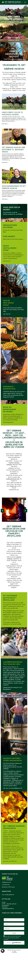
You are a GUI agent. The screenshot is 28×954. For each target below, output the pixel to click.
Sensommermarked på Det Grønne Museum (14, 187)
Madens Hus (13, 486)
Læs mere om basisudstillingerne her (12, 788)
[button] (2, 510)
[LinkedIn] (15, 952)
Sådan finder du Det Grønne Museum (13, 239)
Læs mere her (6, 261)
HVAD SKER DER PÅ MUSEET (11, 208)
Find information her (8, 422)
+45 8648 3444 (6, 884)
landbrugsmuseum (7, 669)
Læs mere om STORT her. (10, 861)
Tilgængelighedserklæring (8, 908)
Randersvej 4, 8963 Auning (8, 887)
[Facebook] (12, 952)
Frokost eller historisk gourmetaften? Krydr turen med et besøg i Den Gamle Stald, (13, 309)
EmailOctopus (17, 942)
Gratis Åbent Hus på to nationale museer (12, 113)
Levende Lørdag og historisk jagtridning (14, 22)
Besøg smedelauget (13, 520)
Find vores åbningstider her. (8, 894)
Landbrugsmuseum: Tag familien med (13, 663)
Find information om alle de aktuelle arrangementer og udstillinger (13, 213)
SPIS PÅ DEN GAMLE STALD (8, 302)
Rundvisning (4, 907)
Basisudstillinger (5, 905)
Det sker (4, 902)
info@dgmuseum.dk (6, 882)
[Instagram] (14, 952)
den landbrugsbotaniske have (13, 478)
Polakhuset (6, 676)
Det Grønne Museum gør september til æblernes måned (13, 149)
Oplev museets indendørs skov (14, 59)
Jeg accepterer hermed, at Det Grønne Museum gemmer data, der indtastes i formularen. (12, 938)
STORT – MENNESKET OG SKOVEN (14, 54)
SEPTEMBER (13, 37)
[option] (14, 510)
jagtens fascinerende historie (13, 604)
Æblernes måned (13, 40)
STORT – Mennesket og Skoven (9, 904)
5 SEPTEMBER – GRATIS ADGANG (13, 18)
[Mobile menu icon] (25, 2)
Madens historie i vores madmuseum (12, 759)
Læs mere (4, 123)
